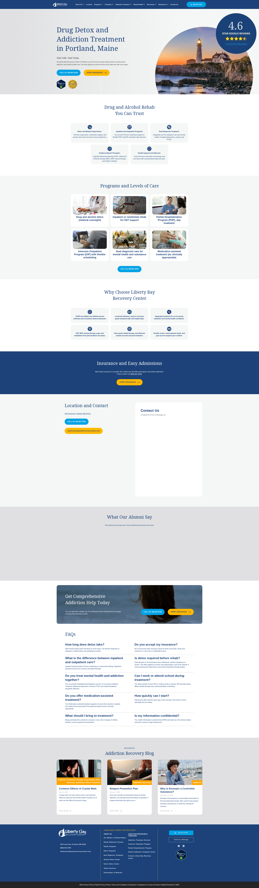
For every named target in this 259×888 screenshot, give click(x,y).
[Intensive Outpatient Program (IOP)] (90, 239)
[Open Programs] (102, 4)
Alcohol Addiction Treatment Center (141, 852)
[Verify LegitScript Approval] (181, 854)
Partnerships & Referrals (113, 872)
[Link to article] (79, 772)
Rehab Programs (110, 846)
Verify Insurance (110, 868)
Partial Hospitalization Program (140, 848)
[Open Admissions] (167, 4)
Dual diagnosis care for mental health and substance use (129, 254)
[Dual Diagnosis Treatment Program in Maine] (129, 239)
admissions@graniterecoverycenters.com (75, 851)
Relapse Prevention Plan (124, 788)
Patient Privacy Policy (102, 885)
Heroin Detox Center (111, 864)
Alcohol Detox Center (112, 859)
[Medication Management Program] (169, 239)
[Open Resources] (155, 4)
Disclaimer (132, 885)
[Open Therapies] (113, 4)
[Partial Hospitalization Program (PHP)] (169, 205)
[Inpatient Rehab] (129, 205)
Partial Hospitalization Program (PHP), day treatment (169, 220)
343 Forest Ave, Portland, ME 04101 (78, 414)
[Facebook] (179, 846)
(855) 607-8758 (136, 374)
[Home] (60, 4)
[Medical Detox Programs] (90, 205)
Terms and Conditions (119, 885)
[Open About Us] (83, 4)
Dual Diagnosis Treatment (113, 855)
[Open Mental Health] (144, 4)
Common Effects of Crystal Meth (78, 788)
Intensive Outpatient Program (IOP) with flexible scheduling (89, 254)
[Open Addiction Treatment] (131, 4)
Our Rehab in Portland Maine (115, 837)
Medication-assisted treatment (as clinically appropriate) (169, 254)
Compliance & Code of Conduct (148, 885)
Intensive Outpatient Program (139, 844)
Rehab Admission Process (113, 842)
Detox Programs (110, 850)
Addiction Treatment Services (139, 840)
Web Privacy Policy (86, 885)
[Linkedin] (183, 846)
